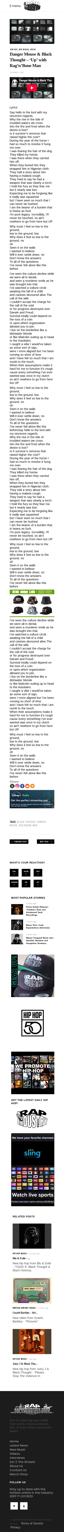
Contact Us (18, 1470)
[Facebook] (22, 786)
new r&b (16, 1308)
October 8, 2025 (17, 72)
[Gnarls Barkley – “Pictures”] (32, 1290)
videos (33, 49)
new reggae (24, 49)
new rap (13, 49)
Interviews (17, 1458)
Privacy (15, 1527)
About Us (16, 1466)
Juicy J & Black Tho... (25, 1363)
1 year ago (32, 1359)
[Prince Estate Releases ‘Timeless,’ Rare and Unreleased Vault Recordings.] (17, 909)
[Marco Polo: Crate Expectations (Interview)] (17, 924)
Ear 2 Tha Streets (22, 1462)
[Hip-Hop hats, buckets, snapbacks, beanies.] (32, 603)
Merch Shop (19, 1474)
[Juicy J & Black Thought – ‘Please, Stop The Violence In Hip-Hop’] (32, 1341)
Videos (15, 1454)
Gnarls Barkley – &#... (25, 1312)
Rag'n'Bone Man (28, 825)
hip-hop (16, 1253)
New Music (17, 1450)
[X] (12, 786)
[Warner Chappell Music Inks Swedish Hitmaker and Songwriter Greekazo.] (17, 939)
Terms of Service (32, 1523)
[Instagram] (17, 786)
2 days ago (31, 903)
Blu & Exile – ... (21, 1258)
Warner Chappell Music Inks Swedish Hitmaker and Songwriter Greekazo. (39, 940)
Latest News (19, 1445)
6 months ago (43, 1308)
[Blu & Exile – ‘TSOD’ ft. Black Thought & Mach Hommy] (32, 1236)
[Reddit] (27, 786)
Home (14, 1441)
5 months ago (34, 1254)
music (24, 1253)
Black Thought (26, 822)
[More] (32, 786)
